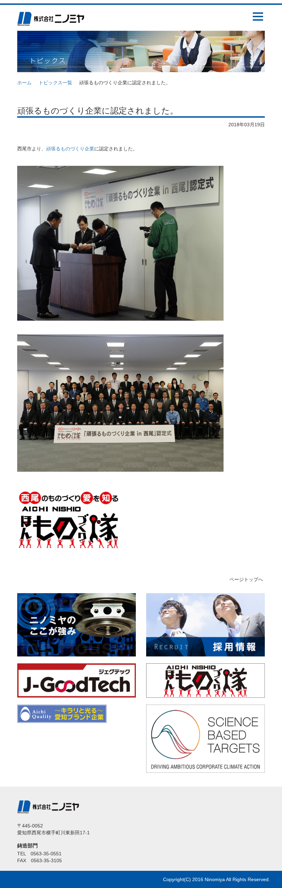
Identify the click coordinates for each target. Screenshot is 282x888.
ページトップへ (246, 579)
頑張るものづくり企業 (70, 148)
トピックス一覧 (55, 82)
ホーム (24, 82)
